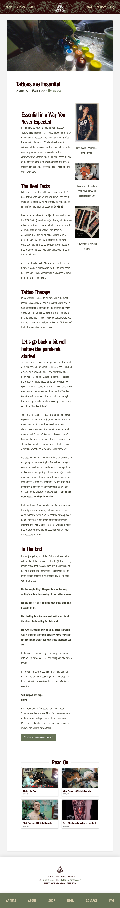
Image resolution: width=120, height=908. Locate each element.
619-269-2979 (48, 879)
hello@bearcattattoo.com (71, 879)
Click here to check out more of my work (38, 737)
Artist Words (55, 90)
